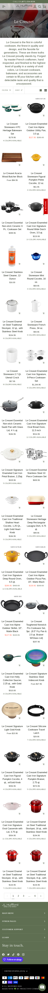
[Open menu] (4, 6)
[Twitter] (8, 954)
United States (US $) (14, 971)
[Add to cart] (19, 115)
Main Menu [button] (8, 913)
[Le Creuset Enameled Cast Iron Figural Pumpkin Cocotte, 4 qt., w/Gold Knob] (12, 757)
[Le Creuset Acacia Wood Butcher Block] (12, 157)
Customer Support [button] (12, 929)
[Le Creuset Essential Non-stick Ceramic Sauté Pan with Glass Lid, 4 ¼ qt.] (12, 405)
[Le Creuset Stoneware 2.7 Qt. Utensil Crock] (12, 355)
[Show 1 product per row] (40, 90)
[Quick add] (19, 165)
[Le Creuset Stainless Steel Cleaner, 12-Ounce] (12, 256)
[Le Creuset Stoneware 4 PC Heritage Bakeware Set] (12, 108)
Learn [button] (5, 937)
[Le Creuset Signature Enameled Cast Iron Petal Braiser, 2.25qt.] (12, 454)
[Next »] (41, 896)
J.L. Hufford (10, 986)
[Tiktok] (13, 954)
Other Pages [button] (9, 921)
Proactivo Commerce (31, 989)
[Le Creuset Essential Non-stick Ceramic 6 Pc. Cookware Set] (12, 207)
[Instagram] (23, 954)
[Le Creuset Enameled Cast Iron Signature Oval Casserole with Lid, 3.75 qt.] (12, 806)
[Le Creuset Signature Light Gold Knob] (12, 711)
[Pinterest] (18, 954)
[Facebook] (3, 954)
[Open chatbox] (42, 987)
